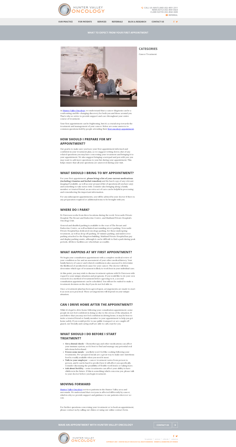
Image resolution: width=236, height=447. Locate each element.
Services (101, 21)
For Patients (85, 21)
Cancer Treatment (148, 54)
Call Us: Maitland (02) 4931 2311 (161, 7)
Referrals (117, 21)
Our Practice (65, 21)
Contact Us (158, 21)
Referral (173, 15)
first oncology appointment (121, 129)
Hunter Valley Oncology (74, 110)
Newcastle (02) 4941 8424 (165, 9)
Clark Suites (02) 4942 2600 (164, 12)
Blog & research (137, 21)
